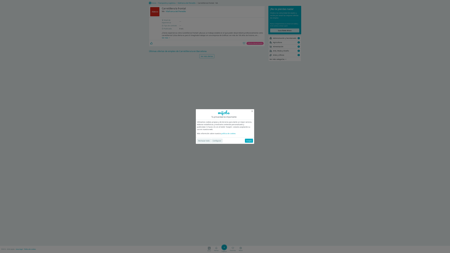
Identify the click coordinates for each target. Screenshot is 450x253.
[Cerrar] (252, 111)
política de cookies (228, 133)
